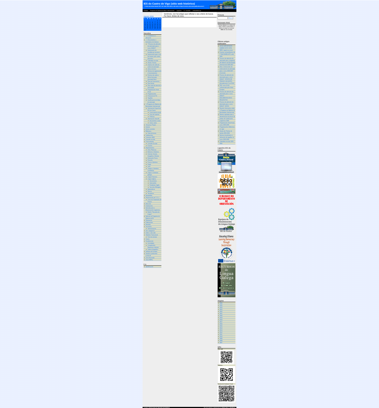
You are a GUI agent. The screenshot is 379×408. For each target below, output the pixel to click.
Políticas (152, 116)
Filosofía (150, 160)
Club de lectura (152, 133)
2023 (221, 309)
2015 (221, 326)
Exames (150, 145)
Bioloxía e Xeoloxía (153, 152)
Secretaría (149, 226)
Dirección (148, 203)
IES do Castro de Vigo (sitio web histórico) (169, 3)
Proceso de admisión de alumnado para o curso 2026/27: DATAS (226, 104)
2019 (221, 317)
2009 (221, 338)
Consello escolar (150, 139)
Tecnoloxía (151, 193)
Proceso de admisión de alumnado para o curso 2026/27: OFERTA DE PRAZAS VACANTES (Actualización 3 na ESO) (227, 79)
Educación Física (153, 158)
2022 (221, 311)
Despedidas (149, 195)
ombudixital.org (197, 10)
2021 (221, 313)
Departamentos (150, 147)
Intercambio (153, 183)
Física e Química (152, 162)
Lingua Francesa (152, 177)
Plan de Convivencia (153, 81)
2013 (221, 330)
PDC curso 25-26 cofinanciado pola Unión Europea (226, 87)
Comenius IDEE (150, 137)
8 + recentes (187, 10)
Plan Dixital (151, 83)
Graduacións (149, 206)
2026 (221, 303)
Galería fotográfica (153, 249)
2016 (221, 324)
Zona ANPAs (149, 260)
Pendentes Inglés (154, 185)
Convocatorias (150, 141)
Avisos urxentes (150, 129)
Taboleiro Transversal (152, 235)
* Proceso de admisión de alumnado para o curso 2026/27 (154, 46)
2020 (221, 315)
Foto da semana (152, 237)
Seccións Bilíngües (155, 187)
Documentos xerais (155, 121)
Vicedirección (149, 241)
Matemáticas (151, 189)
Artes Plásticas (152, 150)
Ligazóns (179, 10)
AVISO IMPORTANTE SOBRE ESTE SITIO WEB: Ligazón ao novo (226, 48)
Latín (149, 166)
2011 (221, 334)
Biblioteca (148, 131)
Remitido (148, 224)
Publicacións (149, 222)
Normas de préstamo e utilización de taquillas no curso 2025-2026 (227, 137)
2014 (221, 328)
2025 (221, 305)
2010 (221, 336)
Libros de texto (152, 69)
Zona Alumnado (150, 257)
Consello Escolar (152, 143)
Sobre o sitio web (150, 233)
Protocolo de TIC (152, 96)
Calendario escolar (153, 60)
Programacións (152, 94)
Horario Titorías (152, 62)
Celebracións (149, 135)
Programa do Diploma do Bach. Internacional (162, 10)
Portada (146, 10)
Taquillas (150, 98)
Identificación (149, 266)
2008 (221, 340)
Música (150, 191)
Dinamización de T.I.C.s (152, 197)
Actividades (151, 243)
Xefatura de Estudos (151, 251)
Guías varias (153, 123)
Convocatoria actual (155, 112)
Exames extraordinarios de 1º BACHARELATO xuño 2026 (227, 54)
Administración (152, 228)
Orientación (149, 220)
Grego (149, 164)
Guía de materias (154, 114)
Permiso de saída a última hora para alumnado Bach (153, 77)
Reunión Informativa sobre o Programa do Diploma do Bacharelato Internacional (227, 110)
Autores (148, 127)
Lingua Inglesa (152, 179)
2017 (221, 322)
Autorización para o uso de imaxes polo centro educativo (154, 56)
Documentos (153, 181)
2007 (221, 342)
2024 (221, 307)
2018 (221, 319)
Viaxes (148, 239)
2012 (221, 332)
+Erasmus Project (151, 125)
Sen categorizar (150, 230)
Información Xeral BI (153, 118)
